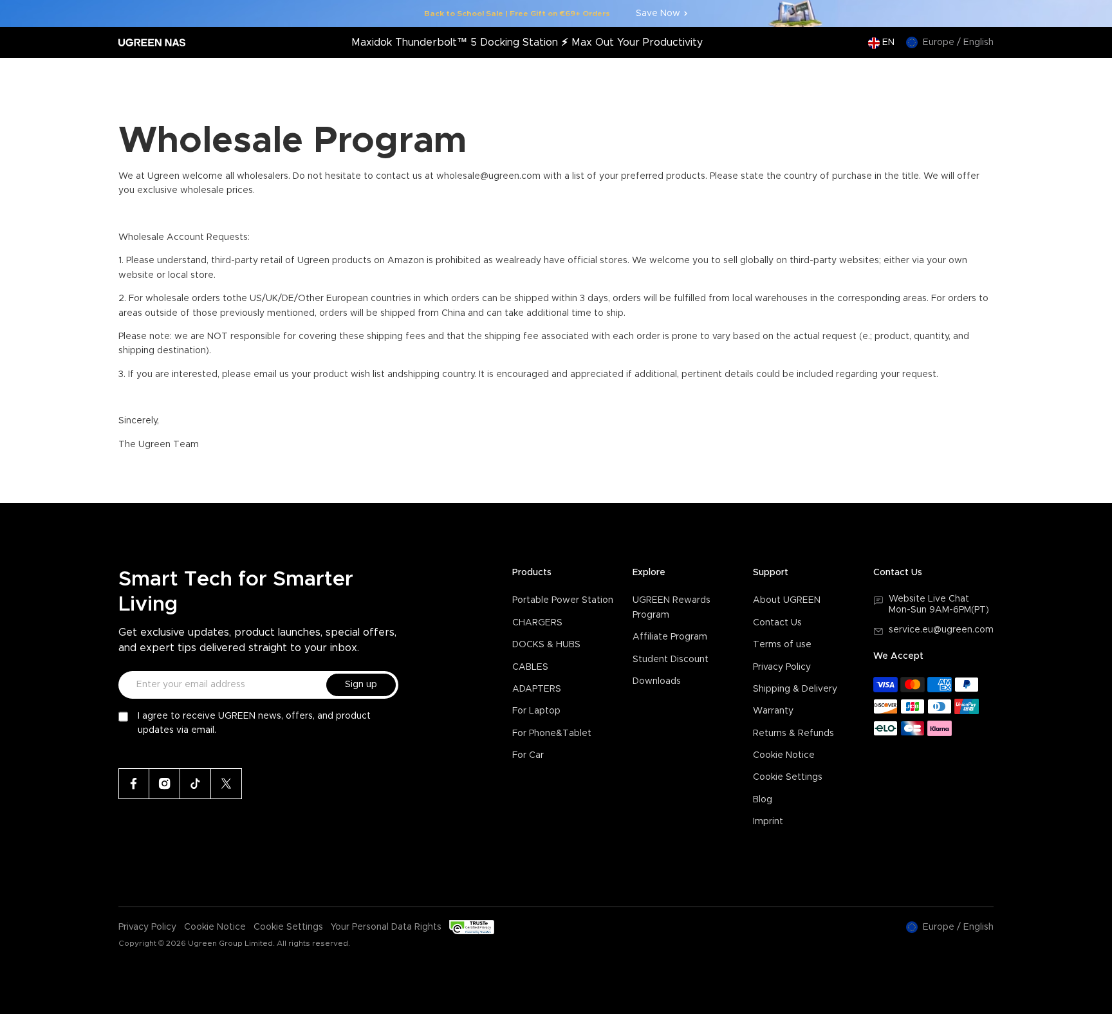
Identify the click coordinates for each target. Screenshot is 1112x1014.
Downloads (657, 681)
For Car (528, 755)
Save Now (658, 13)
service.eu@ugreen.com (941, 629)
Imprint (768, 821)
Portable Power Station (562, 600)
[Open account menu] (957, 78)
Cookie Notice (784, 755)
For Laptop (536, 710)
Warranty (773, 710)
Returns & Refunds (793, 733)
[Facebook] (133, 783)
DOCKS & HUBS (546, 644)
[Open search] (931, 78)
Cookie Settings (787, 777)
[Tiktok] (195, 783)
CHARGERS (537, 622)
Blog (762, 799)
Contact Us (777, 622)
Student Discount (671, 659)
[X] (226, 783)
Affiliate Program (670, 636)
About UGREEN (786, 600)
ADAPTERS (536, 689)
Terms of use (782, 644)
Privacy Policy (782, 667)
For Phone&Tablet (551, 733)
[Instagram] (164, 783)
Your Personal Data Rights (386, 927)
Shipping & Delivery (795, 689)
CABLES (530, 667)
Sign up (361, 684)
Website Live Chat (929, 599)
